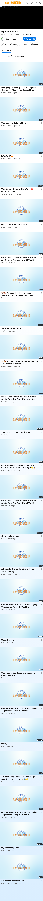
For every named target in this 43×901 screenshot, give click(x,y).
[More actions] (41, 87)
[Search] (27, 3)
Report (36, 44)
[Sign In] (40, 3)
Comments (6, 50)
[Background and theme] (35, 3)
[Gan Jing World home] (13, 2)
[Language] (31, 3)
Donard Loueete (13, 39)
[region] (21, 17)
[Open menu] (2, 3)
